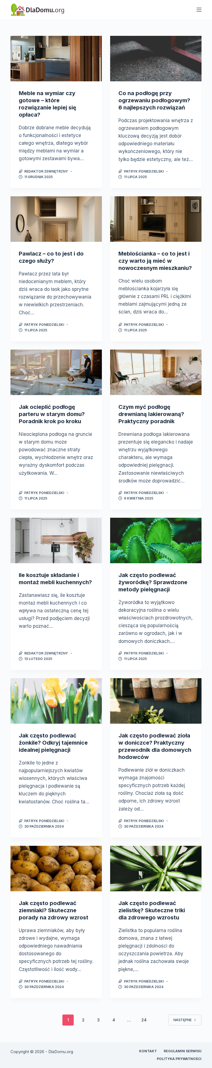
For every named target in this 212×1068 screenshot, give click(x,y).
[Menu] (199, 9)
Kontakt (148, 1051)
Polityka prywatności (179, 1059)
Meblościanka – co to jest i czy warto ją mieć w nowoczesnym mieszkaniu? (155, 260)
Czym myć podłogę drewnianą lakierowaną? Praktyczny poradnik (151, 414)
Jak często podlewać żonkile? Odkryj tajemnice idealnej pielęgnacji (53, 742)
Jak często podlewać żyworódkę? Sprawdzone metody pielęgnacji (152, 582)
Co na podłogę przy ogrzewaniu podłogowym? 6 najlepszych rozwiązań (154, 100)
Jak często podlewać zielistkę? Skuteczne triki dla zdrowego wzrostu (151, 910)
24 (144, 1020)
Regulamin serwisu (183, 1051)
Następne (182, 1020)
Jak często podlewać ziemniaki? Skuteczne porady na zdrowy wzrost (53, 910)
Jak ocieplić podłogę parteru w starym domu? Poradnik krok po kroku (52, 414)
